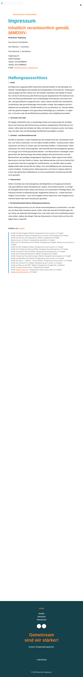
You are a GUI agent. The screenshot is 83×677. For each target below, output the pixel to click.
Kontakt (41, 613)
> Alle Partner (41, 660)
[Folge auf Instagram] (44, 626)
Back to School (22, 270)
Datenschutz (41, 619)
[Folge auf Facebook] (39, 626)
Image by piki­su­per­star (19, 272)
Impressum (42, 616)
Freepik (21, 228)
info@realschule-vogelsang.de (26, 68)
